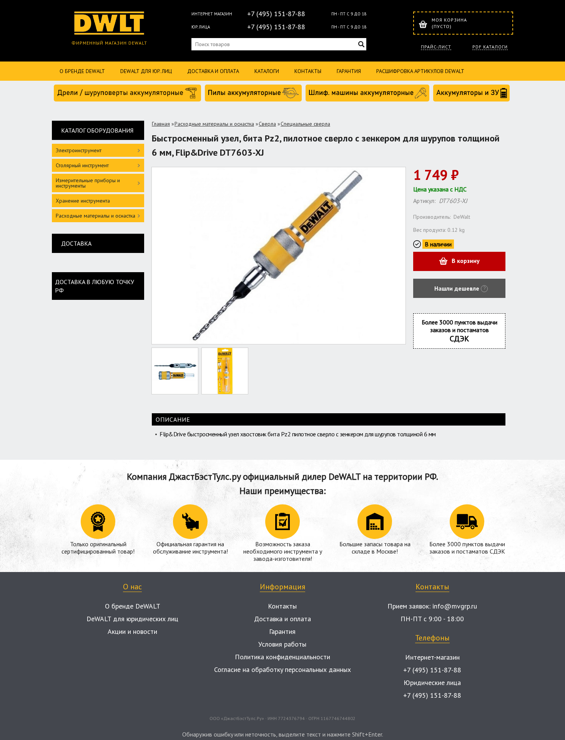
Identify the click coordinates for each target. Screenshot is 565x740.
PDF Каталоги (490, 47)
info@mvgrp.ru (454, 606)
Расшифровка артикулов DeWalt (420, 71)
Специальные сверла (305, 123)
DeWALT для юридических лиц (132, 618)
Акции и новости (132, 631)
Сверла (267, 123)
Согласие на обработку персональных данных (282, 669)
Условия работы (282, 644)
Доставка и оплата (213, 71)
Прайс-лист (436, 47)
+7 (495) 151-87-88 (276, 13)
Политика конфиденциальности (282, 656)
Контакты (307, 71)
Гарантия (349, 71)
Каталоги (266, 71)
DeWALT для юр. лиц (146, 71)
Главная (161, 123)
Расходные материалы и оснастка (214, 123)
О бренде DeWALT (82, 71)
